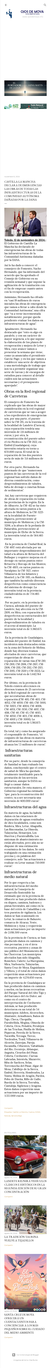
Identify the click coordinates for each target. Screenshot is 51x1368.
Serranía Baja (16, 1116)
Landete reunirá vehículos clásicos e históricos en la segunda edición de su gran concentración (25, 1186)
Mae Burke (33, 1360)
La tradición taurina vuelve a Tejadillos (21, 1238)
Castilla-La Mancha (20, 1112)
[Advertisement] (25, 46)
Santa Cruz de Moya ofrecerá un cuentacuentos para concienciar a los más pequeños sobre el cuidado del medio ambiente (24, 1323)
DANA (37, 1112)
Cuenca (31, 1112)
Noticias (7, 1116)
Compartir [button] (8, 1108)
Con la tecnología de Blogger (27, 1355)
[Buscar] (45, 4)
